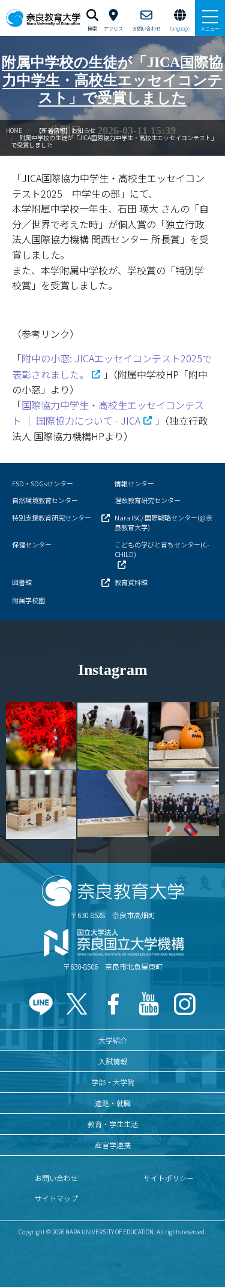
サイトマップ (56, 1198)
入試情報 (112, 1061)
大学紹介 (112, 1040)
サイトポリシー (168, 1178)
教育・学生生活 (113, 1124)
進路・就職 (113, 1103)
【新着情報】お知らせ (65, 130)
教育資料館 (131, 582)
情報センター (134, 483)
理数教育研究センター (148, 500)
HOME (14, 130)
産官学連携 (113, 1145)
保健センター (32, 544)
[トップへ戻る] (201, 1252)
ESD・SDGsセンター (42, 483)
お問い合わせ (56, 1178)
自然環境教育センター (45, 500)
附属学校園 (28, 600)
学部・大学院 (112, 1082)
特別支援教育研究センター (51, 517)
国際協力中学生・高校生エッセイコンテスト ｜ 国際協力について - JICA (108, 413)
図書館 (22, 582)
